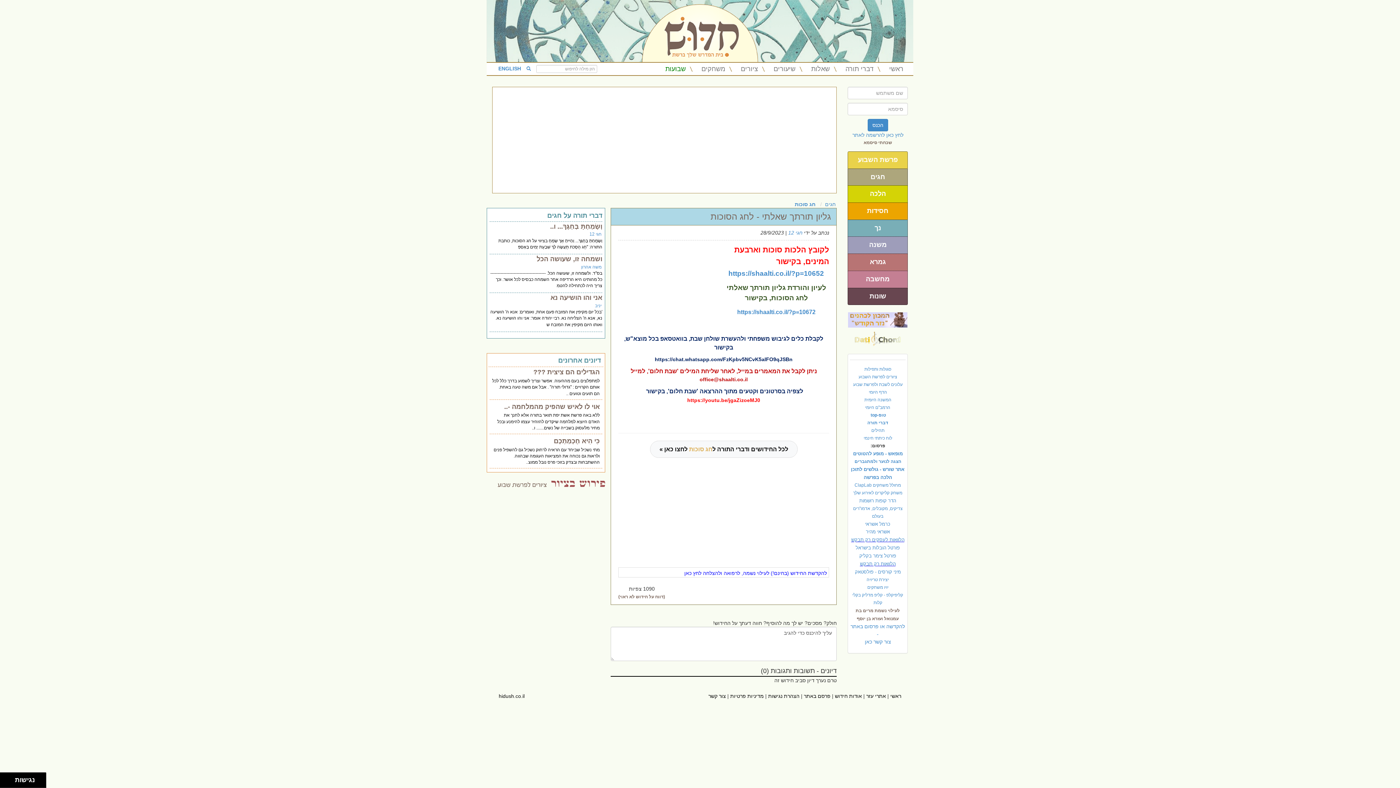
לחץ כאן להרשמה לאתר (877, 135)
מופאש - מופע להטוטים (878, 453)
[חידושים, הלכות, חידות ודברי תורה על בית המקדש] (877, 319)
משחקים (713, 69)
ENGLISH (509, 69)
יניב (598, 305)
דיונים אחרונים (579, 360)
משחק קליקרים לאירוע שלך (877, 492)
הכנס (877, 125)
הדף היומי (878, 392)
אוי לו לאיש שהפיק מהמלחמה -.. (552, 406)
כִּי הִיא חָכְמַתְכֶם (577, 441)
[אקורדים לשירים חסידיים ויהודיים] (878, 337)
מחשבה (878, 279)
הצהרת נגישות (784, 696)
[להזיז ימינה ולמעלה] (10, 778)
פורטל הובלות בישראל (878, 548)
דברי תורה (859, 69)
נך (878, 228)
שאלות (820, 69)
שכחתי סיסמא (878, 142)
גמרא (878, 262)
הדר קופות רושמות (877, 500)
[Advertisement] (664, 140)
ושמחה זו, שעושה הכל (569, 259)
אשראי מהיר (878, 531)
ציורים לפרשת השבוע (878, 376)
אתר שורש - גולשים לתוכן (878, 469)
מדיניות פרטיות (747, 696)
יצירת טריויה (878, 579)
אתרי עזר (876, 696)
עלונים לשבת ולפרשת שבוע (878, 384)
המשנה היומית (877, 399)
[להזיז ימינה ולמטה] (10, 782)
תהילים (877, 430)
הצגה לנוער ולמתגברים (878, 461)
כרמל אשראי (877, 524)
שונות (878, 296)
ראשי (896, 69)
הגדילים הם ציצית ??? (566, 372)
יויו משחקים (877, 587)
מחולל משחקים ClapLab (878, 485)
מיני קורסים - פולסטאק (878, 572)
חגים (878, 177)
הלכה (878, 193)
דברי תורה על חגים (574, 215)
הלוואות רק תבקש (878, 564)
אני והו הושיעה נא (576, 297)
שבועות (675, 69)
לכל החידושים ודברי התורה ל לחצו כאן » (724, 449)
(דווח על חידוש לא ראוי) (641, 596)
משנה (878, 244)
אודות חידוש (848, 696)
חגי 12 (795, 233)
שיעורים (785, 69)
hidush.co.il (512, 696)
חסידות (877, 211)
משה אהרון (591, 267)
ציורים (749, 69)
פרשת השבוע (878, 159)
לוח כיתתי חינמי (878, 438)
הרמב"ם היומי (877, 407)
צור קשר (717, 696)
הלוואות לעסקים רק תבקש (878, 539)
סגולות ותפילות (877, 369)
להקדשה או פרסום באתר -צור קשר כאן (878, 634)
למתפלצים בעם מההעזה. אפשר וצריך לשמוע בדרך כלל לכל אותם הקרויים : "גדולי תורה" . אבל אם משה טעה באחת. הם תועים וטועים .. (546, 387)
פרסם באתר (817, 696)
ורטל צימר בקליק (877, 556)
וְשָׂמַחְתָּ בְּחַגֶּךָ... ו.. (576, 226)
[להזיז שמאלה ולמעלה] (6, 778)
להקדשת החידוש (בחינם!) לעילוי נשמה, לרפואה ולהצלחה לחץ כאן (755, 573)
